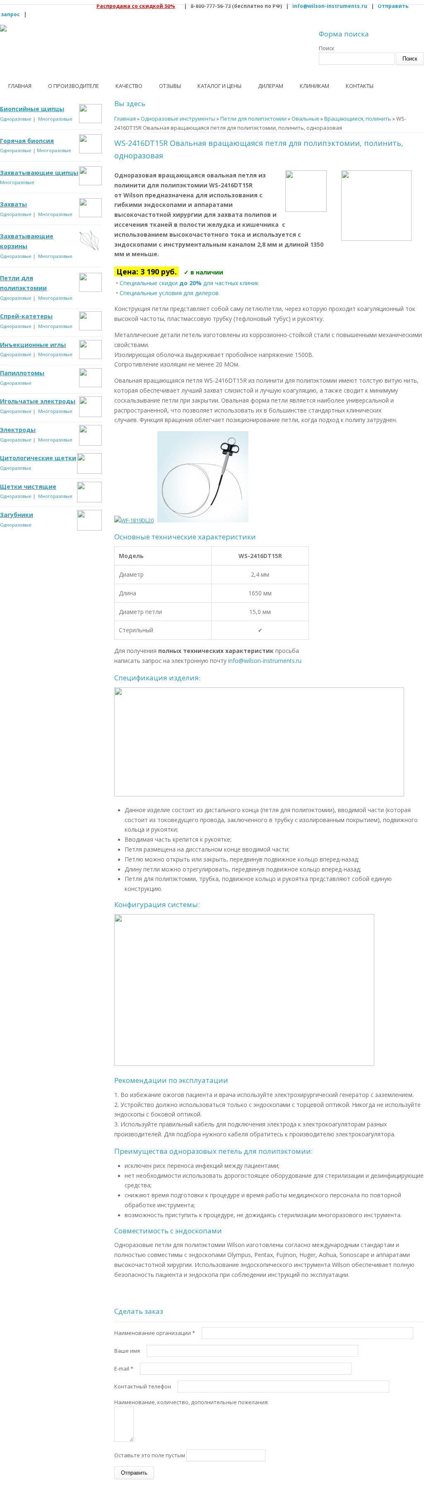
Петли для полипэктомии (253, 118)
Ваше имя (127, 1350)
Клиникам (314, 86)
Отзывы (170, 86)
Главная (19, 86)
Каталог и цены (219, 86)
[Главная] (3, 28)
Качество (129, 86)
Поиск (327, 48)
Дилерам (270, 86)
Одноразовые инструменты (178, 118)
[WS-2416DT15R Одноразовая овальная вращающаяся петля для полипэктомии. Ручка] (134, 520)
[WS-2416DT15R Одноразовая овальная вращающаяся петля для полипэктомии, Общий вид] (202, 520)
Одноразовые (15, 119)
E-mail (123, 1368)
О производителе (73, 86)
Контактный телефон (143, 1386)
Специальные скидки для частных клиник (189, 283)
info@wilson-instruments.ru (329, 6)
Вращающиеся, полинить (357, 118)
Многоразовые (55, 119)
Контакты (359, 86)
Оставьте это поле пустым (150, 1455)
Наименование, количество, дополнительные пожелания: (191, 1402)
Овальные (305, 118)
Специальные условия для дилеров (169, 293)
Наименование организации (154, 1333)
